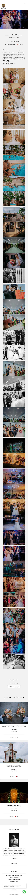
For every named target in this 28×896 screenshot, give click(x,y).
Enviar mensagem (15, 877)
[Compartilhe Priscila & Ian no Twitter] (14, 683)
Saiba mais (14, 858)
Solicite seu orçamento (14, 686)
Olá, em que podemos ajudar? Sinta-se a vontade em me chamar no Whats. (12, 885)
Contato (14, 889)
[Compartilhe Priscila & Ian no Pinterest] (17, 683)
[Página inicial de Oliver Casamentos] (3, 6)
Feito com (14, 894)
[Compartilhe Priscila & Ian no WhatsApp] (12, 683)
